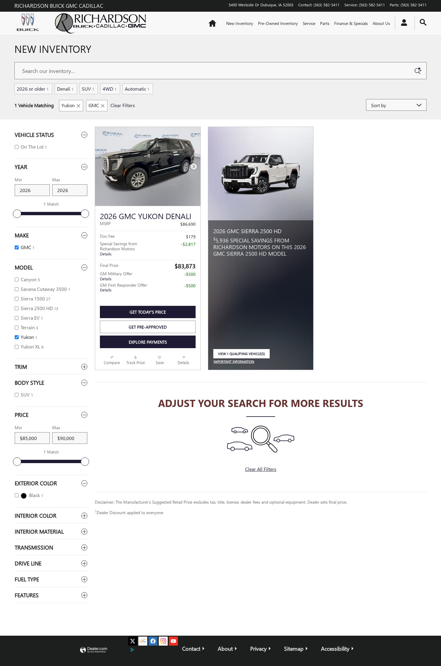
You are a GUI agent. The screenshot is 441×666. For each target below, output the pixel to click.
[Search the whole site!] (423, 22)
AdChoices (119, 650)
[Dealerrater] (142, 641)
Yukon (68, 105)
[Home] (29, 23)
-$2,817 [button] (188, 244)
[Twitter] (132, 641)
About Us (381, 23)
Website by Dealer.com (93, 650)
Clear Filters (122, 105)
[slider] (17, 213)
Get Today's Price (148, 312)
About (225, 648)
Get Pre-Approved (148, 327)
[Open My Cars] (402, 23)
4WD (109, 89)
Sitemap (294, 648)
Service (309, 23)
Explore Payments (148, 342)
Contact (191, 648)
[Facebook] (153, 641)
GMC (93, 105)
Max (56, 179)
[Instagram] (163, 641)
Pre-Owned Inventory (278, 23)
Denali (65, 89)
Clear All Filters (260, 469)
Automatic (137, 89)
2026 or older (33, 89)
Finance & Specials (351, 23)
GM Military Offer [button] (116, 276)
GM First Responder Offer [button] (123, 287)
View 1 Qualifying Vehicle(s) (241, 355)
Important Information (235, 362)
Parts (324, 23)
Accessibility (335, 648)
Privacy (258, 648)
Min (18, 179)
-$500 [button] (190, 274)
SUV (88, 89)
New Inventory (239, 23)
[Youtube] (173, 641)
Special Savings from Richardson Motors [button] (118, 248)
